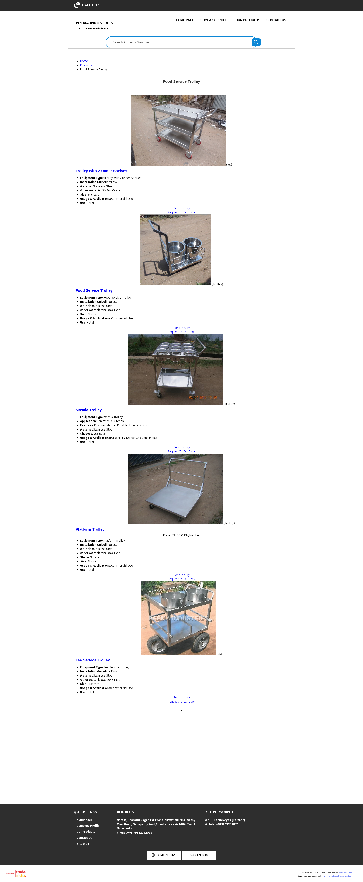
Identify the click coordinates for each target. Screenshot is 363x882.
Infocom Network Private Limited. (337, 876)
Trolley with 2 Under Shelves (101, 171)
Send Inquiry (181, 208)
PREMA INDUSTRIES (94, 25)
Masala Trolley (89, 410)
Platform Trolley (90, 529)
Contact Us (276, 20)
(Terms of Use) (345, 872)
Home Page (185, 20)
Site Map (83, 844)
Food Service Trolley (94, 290)
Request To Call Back (181, 212)
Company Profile (215, 20)
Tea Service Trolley (93, 660)
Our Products (248, 20)
